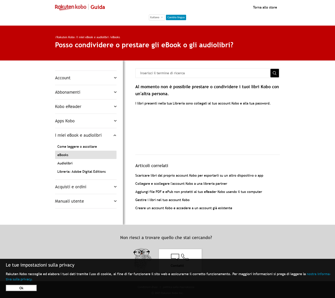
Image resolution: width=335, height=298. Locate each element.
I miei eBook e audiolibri (93, 37)
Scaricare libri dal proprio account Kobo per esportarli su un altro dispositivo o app (199, 175)
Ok (21, 288)
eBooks (115, 37)
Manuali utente (69, 201)
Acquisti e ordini (70, 186)
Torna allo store (264, 7)
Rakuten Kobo (66, 37)
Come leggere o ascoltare (77, 146)
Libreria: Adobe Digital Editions (81, 171)
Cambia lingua (176, 17)
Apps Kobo (65, 121)
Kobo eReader (68, 106)
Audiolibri (65, 163)
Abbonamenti (67, 92)
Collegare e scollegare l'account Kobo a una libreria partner (181, 183)
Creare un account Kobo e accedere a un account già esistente (183, 208)
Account (63, 77)
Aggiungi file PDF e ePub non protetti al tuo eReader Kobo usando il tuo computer (198, 191)
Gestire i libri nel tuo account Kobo (162, 200)
